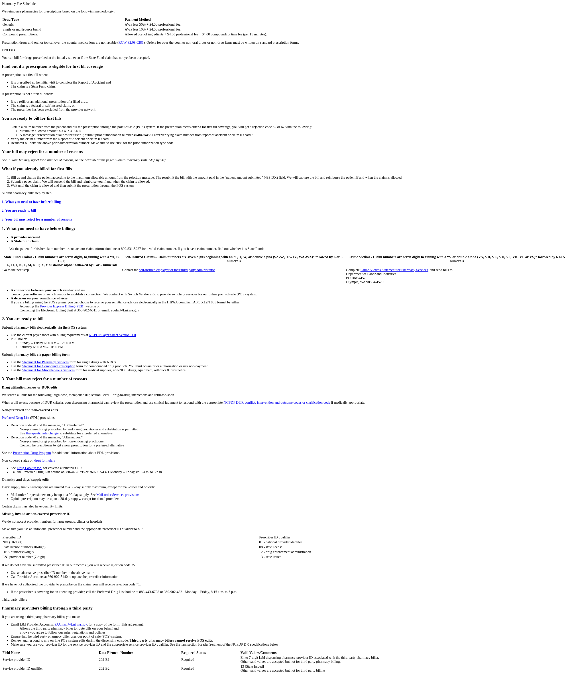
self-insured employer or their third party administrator (177, 270)
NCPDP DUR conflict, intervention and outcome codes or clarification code (277, 402)
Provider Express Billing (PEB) (62, 306)
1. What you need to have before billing (31, 202)
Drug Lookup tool (29, 468)
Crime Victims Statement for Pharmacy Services (394, 270)
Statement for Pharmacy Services (45, 362)
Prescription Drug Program (32, 453)
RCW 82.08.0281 (131, 42)
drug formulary (44, 460)
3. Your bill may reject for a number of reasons (37, 219)
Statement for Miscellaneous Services (48, 370)
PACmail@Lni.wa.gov (71, 624)
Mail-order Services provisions (117, 495)
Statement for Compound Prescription (48, 366)
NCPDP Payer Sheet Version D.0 (112, 335)
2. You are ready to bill (19, 210)
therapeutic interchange (42, 433)
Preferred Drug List (15, 417)
